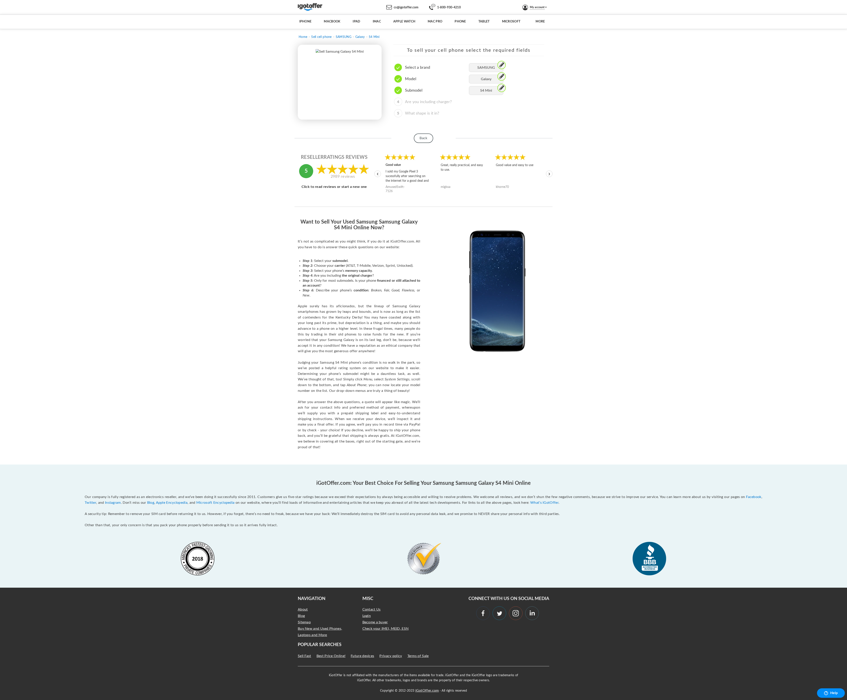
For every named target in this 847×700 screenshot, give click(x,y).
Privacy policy (390, 656)
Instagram (113, 502)
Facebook (753, 497)
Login (366, 616)
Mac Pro (435, 21)
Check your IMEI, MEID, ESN (385, 628)
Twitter (90, 502)
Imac (377, 21)
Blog (150, 502)
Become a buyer (375, 622)
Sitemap (304, 622)
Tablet (484, 21)
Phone (460, 21)
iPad (356, 21)
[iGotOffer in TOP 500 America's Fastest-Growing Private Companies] (198, 559)
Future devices (362, 656)
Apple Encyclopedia (171, 502)
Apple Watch (404, 21)
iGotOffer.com (427, 690)
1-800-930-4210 (449, 7)
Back (423, 138)
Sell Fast (304, 656)
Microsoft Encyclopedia (215, 502)
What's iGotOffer (544, 502)
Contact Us (371, 609)
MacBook (332, 21)
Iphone (305, 21)
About (303, 609)
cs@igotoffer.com (406, 7)
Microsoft (511, 21)
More (540, 21)
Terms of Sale (418, 656)
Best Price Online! (331, 656)
